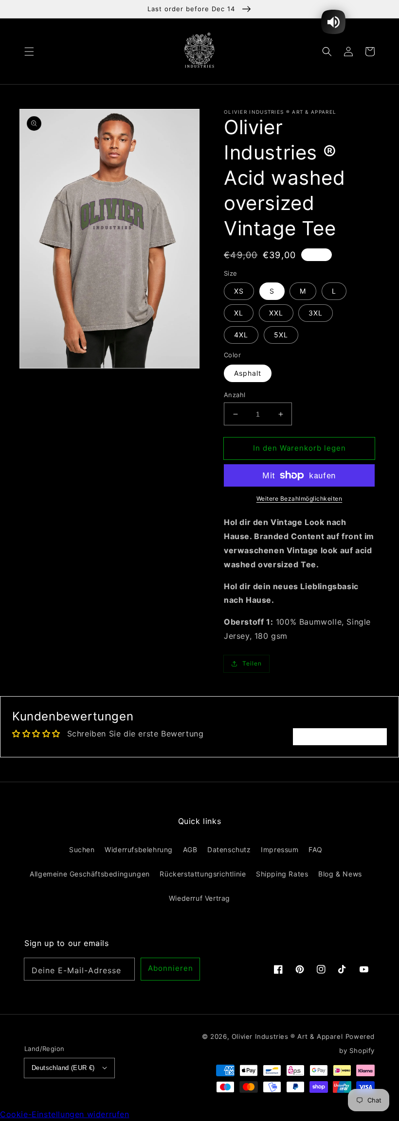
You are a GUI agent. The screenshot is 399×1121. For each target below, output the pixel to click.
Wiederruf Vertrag (199, 898)
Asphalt (247, 373)
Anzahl (234, 395)
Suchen (82, 849)
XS (239, 291)
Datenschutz (229, 849)
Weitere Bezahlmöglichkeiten (299, 498)
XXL (276, 313)
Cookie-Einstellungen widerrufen (64, 1114)
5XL (281, 335)
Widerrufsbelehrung (139, 849)
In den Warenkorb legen (299, 448)
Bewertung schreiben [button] (339, 736)
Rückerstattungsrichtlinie (203, 874)
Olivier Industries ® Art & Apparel (287, 1036)
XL (238, 313)
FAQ (315, 849)
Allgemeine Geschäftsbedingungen (90, 874)
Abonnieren (170, 968)
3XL (315, 313)
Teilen (252, 663)
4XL (241, 335)
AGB (190, 849)
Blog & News (340, 874)
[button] (29, 51)
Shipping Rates (282, 874)
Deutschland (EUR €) (63, 1067)
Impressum (279, 849)
